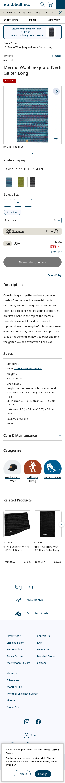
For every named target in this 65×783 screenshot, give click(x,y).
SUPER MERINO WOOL (28, 368)
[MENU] (60, 4)
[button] (55, 275)
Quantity (10, 220)
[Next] (61, 524)
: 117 (56, 251)
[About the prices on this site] (56, 231)
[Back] (3, 524)
